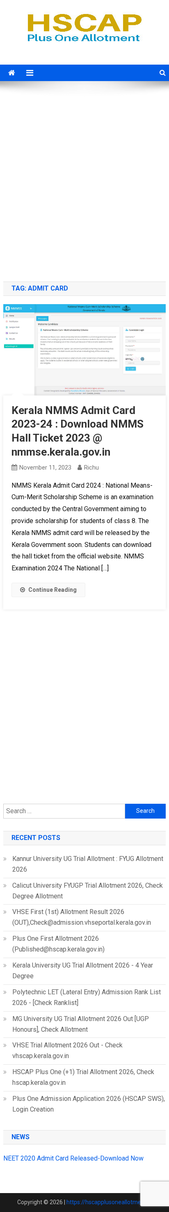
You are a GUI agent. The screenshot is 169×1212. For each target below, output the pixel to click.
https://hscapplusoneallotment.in (109, 1202)
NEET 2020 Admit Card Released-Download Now (73, 1158)
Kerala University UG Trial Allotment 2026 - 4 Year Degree (82, 970)
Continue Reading (52, 589)
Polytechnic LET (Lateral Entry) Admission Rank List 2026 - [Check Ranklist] (86, 997)
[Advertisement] (84, 182)
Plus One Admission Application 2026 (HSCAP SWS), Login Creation (88, 1104)
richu (91, 467)
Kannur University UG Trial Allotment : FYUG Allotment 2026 (87, 864)
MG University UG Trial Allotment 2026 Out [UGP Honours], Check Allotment (80, 1024)
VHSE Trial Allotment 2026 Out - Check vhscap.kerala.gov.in (67, 1050)
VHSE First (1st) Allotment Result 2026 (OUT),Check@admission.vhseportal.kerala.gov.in (81, 917)
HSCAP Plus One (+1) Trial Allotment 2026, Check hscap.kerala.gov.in (83, 1077)
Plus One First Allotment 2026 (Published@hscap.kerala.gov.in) (58, 944)
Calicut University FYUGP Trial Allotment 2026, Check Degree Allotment (87, 891)
